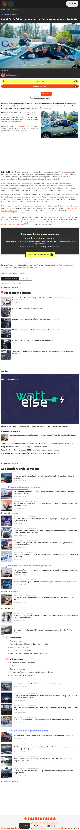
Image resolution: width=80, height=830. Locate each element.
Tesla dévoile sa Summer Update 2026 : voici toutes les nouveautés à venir (30, 450)
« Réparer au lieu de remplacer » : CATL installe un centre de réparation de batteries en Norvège (46, 555)
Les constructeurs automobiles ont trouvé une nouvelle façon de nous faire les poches (43, 435)
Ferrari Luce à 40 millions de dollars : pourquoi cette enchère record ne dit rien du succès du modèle (45, 571)
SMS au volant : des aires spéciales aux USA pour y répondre (35, 319)
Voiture (14, 14)
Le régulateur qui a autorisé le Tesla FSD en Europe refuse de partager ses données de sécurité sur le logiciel (45, 697)
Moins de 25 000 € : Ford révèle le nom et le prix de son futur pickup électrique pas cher (46, 709)
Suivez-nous (46, 94)
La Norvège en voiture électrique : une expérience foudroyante (37, 684)
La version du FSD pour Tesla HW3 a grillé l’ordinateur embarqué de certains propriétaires (43, 772)
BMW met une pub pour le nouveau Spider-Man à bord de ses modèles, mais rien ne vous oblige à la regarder (46, 748)
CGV (77, 828)
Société (18, 283)
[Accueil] (5, 4)
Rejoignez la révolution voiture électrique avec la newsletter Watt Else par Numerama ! (34, 426)
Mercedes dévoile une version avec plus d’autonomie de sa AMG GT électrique (43, 735)
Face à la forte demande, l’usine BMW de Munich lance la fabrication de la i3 (43, 720)
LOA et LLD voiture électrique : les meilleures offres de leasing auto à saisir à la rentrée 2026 (44, 477)
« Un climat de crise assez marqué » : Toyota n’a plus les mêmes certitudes (30, 453)
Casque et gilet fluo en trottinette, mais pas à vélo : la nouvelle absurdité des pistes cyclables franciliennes (46, 616)
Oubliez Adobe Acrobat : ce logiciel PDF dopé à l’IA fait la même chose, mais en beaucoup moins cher (42, 299)
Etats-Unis (7, 283)
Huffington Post (21, 126)
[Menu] (11, 4)
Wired (61, 172)
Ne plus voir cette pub (9, 288)
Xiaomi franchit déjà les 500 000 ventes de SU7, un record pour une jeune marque (45, 582)
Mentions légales (18, 828)
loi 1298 (66, 174)
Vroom (6, 14)
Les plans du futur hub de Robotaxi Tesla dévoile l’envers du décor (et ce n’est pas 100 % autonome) (45, 504)
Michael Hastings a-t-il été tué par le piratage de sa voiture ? (35, 330)
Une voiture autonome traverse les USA (27, 308)
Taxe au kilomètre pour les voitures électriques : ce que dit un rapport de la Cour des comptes (37, 443)
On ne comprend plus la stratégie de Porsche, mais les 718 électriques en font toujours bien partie (43, 760)
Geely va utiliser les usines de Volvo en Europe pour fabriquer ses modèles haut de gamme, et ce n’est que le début (45, 532)
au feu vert (23, 183)
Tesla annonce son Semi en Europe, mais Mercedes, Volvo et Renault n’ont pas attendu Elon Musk (44, 493)
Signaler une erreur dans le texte (13, 273)
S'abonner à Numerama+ (38, 254)
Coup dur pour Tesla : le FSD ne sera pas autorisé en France (24, 447)
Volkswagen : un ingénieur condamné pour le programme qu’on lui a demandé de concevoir (43, 352)
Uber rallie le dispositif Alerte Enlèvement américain (32, 340)
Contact (70, 828)
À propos (5, 828)
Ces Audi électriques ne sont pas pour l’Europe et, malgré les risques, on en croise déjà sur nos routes (45, 520)
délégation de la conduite (10, 224)
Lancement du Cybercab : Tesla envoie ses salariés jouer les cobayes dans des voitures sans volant (43, 544)
